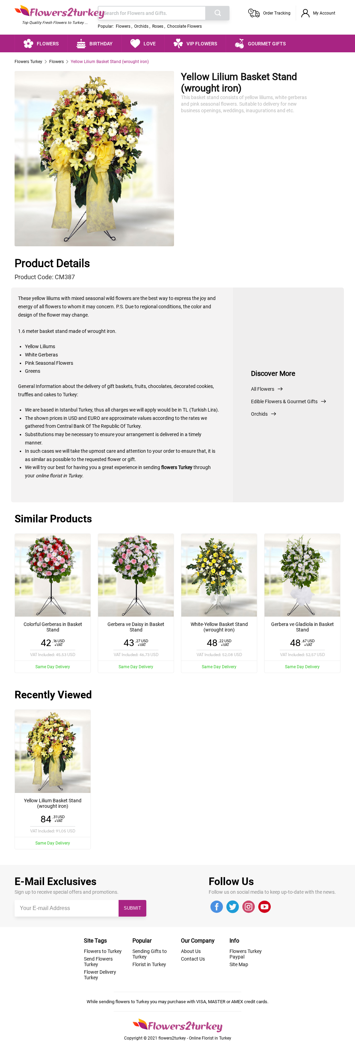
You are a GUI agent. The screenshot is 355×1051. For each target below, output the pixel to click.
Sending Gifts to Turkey (149, 954)
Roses (157, 26)
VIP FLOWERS (202, 43)
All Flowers (262, 389)
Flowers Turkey (28, 61)
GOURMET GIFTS (267, 43)
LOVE (150, 43)
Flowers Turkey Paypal (246, 954)
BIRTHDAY (101, 43)
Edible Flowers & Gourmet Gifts (284, 401)
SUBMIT (132, 908)
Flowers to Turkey (103, 951)
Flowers (123, 26)
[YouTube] (264, 907)
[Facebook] (216, 907)
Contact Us (193, 959)
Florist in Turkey (149, 964)
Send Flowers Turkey (98, 961)
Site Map (239, 964)
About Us (191, 951)
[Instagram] (248, 907)
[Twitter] (232, 907)
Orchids (141, 26)
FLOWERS (48, 43)
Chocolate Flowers (184, 26)
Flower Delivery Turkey (100, 974)
